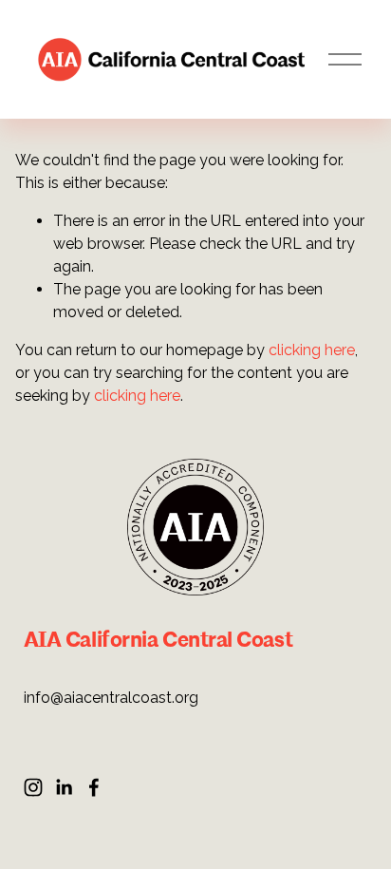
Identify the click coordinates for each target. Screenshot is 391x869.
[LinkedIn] (63, 787)
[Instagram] (33, 787)
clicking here (312, 350)
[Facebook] (93, 787)
